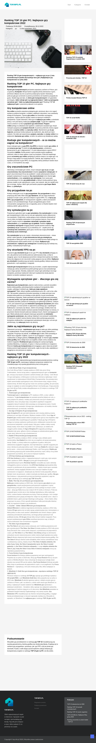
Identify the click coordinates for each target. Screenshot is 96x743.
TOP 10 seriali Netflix (73, 117)
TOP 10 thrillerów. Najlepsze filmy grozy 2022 (77, 716)
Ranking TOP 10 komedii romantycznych (74, 367)
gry (16, 28)
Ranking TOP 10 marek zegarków (77, 712)
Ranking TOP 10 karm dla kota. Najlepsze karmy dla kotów (76, 334)
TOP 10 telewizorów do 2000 (75, 347)
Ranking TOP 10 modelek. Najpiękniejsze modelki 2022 (75, 58)
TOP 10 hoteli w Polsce (73, 449)
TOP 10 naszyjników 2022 (74, 243)
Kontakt (87, 5)
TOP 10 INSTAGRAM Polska (75, 436)
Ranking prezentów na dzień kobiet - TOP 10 (77, 720)
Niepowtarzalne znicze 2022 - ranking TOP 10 (75, 423)
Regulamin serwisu (40, 702)
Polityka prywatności (40, 705)
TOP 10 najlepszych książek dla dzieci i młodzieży (76, 203)
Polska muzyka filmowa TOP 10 (76, 98)
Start (69, 5)
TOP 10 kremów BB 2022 (74, 263)
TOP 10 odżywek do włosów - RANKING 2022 (76, 137)
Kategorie (77, 5)
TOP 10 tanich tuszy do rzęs (75, 184)
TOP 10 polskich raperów (74, 461)
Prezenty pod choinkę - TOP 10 (76, 78)
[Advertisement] (33, 618)
